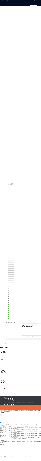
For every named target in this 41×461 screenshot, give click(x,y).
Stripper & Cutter (10, 99)
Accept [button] (5, 413)
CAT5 (8, 72)
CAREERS (27, 402)
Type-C (9, 37)
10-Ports (9, 238)
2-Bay (9, 225)
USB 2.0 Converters (10, 186)
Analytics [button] (1, 447)
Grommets (9, 21)
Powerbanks (9, 147)
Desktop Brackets (10, 6)
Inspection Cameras (10, 57)
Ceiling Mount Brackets (11, 9)
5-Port (9, 205)
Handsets (9, 120)
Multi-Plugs (9, 170)
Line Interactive (10, 155)
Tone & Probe (10, 101)
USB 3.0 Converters (10, 185)
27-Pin (9, 252)
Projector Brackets (10, 10)
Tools (9, 142)
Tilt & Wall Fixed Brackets (11, 7)
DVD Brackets (10, 12)
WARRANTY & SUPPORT (18, 402)
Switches (9, 29)
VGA (8, 60)
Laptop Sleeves (10, 229)
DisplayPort (9, 42)
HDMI (9, 41)
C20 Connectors (10, 176)
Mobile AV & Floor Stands (11, 11)
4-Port (9, 204)
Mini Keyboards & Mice (11, 54)
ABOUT (7, 402)
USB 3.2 (9, 200)
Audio (9, 40)
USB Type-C (9, 210)
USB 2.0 (9, 198)
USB (8, 76)
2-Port (9, 202)
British (9, 162)
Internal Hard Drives (10, 221)
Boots (9, 85)
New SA (9, 167)
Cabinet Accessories (10, 69)
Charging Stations (10, 146)
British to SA (9, 178)
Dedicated (9, 158)
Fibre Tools (9, 102)
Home (1, 322)
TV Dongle (9, 49)
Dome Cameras (10, 126)
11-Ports (9, 239)
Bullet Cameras (10, 125)
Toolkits (9, 103)
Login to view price (26, 328)
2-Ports (9, 232)
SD (8, 78)
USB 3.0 (9, 199)
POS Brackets (10, 13)
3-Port (9, 203)
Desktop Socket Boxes (11, 20)
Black (34, 336)
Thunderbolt (9, 201)
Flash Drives (9, 219)
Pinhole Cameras (10, 127)
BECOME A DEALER (11, 402)
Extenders (9, 30)
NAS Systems (10, 115)
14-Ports (9, 241)
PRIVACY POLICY (24, 402)
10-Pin (9, 249)
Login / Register (35, 0)
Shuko (9, 161)
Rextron (3, 322)
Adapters (9, 141)
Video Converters (10, 27)
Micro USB (9, 36)
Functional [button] (1, 439)
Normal (9, 165)
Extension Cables (10, 160)
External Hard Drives (10, 220)
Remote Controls (10, 55)
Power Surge (9, 168)
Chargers (9, 145)
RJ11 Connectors (10, 84)
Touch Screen (10, 50)
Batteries (9, 148)
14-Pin (9, 250)
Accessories (9, 122)
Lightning (9, 38)
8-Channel (9, 136)
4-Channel (9, 135)
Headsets (9, 121)
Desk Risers (9, 17)
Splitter (38, 336)
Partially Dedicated (10, 159)
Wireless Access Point (11, 111)
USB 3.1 (9, 212)
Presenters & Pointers (11, 53)
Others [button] (1, 454)
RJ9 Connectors (10, 83)
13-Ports (9, 240)
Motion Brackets (10, 8)
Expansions (9, 117)
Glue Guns (9, 104)
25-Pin (9, 251)
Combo (9, 180)
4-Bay (9, 226)
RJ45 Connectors (10, 82)
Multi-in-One (9, 39)
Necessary (2, 422)
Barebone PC (9, 114)
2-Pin (8, 244)
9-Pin (8, 248)
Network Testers (10, 100)
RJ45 (8, 79)
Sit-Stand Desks (10, 16)
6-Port (9, 206)
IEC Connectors (10, 177)
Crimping (9, 98)
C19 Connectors (10, 175)
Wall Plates (9, 22)
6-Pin (8, 246)
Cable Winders (10, 91)
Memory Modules (10, 222)
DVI (8, 43)
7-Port (9, 207)
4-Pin (8, 245)
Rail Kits (9, 140)
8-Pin (8, 247)
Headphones (9, 33)
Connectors (9, 95)
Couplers (9, 94)
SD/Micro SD (9, 189)
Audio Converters (10, 28)
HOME (5, 402)
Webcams (9, 56)
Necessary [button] (1, 421)
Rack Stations (10, 116)
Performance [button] (1, 443)
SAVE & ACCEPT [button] (2, 457)
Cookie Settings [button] (2, 413)
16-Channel (9, 137)
